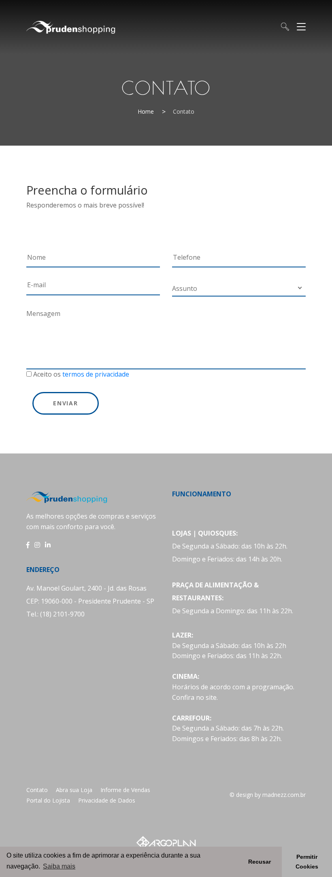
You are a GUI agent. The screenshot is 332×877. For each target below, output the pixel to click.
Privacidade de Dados (106, 800)
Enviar (65, 403)
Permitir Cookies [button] (307, 862)
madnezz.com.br (284, 795)
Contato (37, 790)
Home (146, 111)
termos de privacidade (95, 374)
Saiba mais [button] (59, 866)
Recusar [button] (259, 861)
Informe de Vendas (125, 790)
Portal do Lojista (48, 800)
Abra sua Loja (74, 790)
